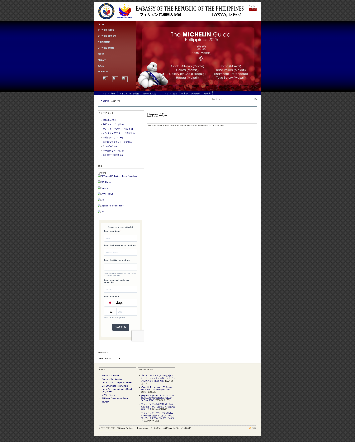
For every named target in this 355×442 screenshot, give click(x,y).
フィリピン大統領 (106, 30)
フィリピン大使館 (106, 48)
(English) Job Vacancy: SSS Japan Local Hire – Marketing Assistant (157, 388)
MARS (128, 430)
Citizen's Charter (110, 146)
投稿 (254, 428)
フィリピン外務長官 (107, 36)
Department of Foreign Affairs (115, 386)
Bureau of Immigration (112, 379)
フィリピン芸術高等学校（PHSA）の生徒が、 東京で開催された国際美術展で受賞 (158, 406)
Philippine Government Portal (115, 398)
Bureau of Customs (110, 375)
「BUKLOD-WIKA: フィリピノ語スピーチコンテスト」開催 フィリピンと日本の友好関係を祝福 (158, 378)
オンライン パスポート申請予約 (118, 129)
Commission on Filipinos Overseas (118, 382)
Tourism (105, 402)
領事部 (101, 54)
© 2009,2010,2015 (107, 428)
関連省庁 (102, 60)
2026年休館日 (109, 120)
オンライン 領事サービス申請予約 (119, 133)
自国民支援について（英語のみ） (118, 142)
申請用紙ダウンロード (113, 137)
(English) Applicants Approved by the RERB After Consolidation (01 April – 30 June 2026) (157, 397)
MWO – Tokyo (108, 395)
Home (106, 101)
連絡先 (101, 66)
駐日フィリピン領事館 (113, 124)
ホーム (101, 24)
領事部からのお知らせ (113, 150)
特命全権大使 (104, 42)
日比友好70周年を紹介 (113, 155)
